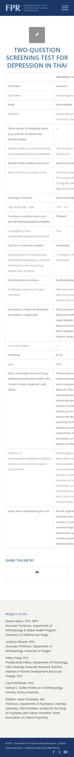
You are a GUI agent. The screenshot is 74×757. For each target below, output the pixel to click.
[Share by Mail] (37, 572)
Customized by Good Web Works (42, 747)
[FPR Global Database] (31, 8)
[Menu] (63, 8)
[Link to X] (60, 752)
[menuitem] (63, 8)
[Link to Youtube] (65, 752)
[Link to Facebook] (54, 752)
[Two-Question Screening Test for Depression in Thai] (37, 35)
